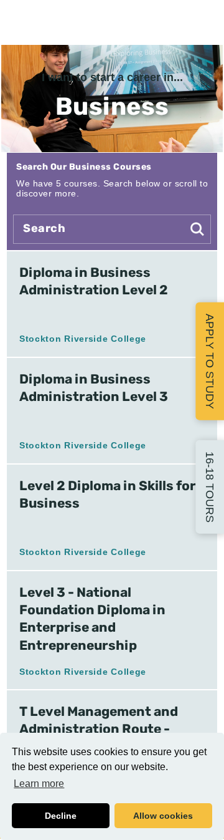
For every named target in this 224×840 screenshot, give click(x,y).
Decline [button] (61, 816)
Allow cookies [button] (163, 816)
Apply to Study (209, 360)
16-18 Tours (209, 487)
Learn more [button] (39, 783)
